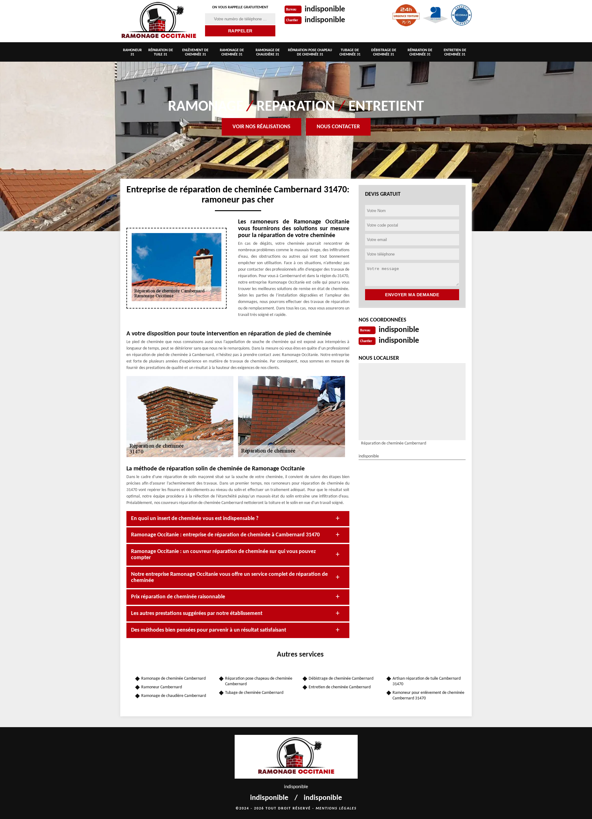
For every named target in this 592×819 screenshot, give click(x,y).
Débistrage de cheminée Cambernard (341, 678)
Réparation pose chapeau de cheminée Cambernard (258, 681)
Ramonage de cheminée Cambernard (173, 678)
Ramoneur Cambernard (161, 687)
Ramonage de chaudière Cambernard (173, 696)
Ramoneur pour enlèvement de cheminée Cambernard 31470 (428, 695)
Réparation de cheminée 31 (420, 52)
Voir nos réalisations (261, 127)
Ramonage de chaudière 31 (268, 52)
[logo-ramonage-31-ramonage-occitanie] (158, 21)
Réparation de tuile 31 (160, 52)
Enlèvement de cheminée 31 (195, 52)
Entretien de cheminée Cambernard (340, 687)
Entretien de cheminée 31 (455, 52)
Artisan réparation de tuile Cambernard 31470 (427, 681)
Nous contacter (338, 127)
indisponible (325, 9)
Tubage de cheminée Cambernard (254, 692)
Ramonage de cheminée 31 (232, 52)
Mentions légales (336, 808)
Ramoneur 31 (132, 52)
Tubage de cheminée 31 (349, 52)
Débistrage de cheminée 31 (383, 52)
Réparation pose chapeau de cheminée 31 (310, 52)
